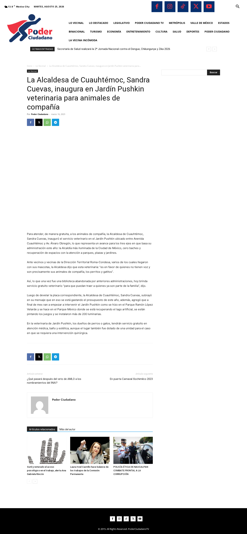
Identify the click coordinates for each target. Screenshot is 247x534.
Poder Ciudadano (39, 114)
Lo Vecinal (41, 65)
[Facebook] (157, 6)
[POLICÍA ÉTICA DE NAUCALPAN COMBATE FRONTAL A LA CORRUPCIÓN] (133, 450)
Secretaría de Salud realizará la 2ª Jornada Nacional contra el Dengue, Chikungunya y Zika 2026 (113, 49)
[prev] (208, 49)
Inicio (29, 65)
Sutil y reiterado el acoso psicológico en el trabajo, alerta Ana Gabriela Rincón (46, 470)
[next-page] (35, 481)
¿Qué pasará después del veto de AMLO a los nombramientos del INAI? (54, 380)
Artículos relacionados (42, 429)
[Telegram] (55, 122)
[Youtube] (209, 6)
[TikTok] (183, 6)
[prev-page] (29, 481)
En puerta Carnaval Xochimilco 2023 (131, 379)
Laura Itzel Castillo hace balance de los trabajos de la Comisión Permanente (89, 470)
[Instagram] (170, 6)
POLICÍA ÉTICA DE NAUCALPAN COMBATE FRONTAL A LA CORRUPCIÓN (130, 470)
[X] (196, 6)
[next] (214, 49)
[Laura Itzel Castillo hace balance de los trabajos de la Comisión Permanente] (90, 450)
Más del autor (67, 429)
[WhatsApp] (47, 122)
